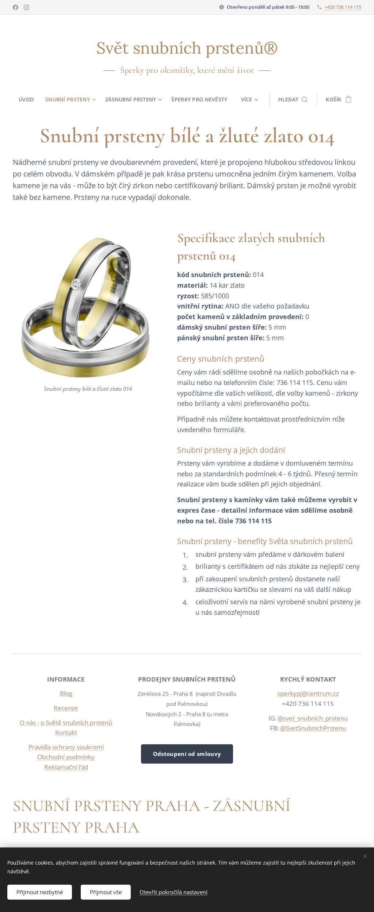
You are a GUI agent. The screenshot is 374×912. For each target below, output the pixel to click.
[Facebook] (15, 7)
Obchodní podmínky (66, 757)
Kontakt (66, 732)
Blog (66, 693)
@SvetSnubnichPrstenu (313, 728)
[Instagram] (26, 7)
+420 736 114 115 (343, 7)
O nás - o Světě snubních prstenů (66, 722)
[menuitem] (29, 99)
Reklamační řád (66, 767)
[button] (293, 99)
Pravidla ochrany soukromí (66, 747)
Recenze (66, 708)
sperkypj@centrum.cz (308, 693)
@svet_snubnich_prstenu (313, 718)
